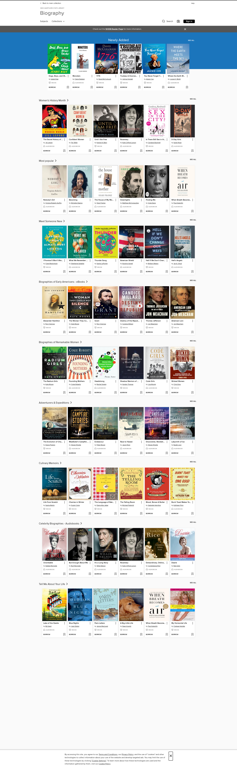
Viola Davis (152, 203)
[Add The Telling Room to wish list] (141, 513)
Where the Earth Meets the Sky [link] (177, 76)
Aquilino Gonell (127, 264)
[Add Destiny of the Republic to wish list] (141, 332)
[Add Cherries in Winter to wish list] (89, 513)
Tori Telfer (74, 143)
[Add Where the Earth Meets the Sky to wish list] (186, 87)
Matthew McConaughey (130, 203)
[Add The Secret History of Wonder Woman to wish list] (64, 151)
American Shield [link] (127, 260)
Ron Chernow (50, 324)
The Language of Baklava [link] (104, 502)
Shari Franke (101, 203)
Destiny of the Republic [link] (130, 321)
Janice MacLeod (102, 626)
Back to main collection (51, 3)
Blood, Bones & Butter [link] (155, 502)
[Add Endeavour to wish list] (115, 453)
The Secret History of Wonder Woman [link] (53, 139)
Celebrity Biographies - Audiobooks (59, 523)
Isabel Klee (54, 79)
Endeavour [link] (99, 442)
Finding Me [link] (150, 200)
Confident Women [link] (76, 139)
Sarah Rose (177, 143)
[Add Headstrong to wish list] (115, 392)
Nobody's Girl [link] (49, 200)
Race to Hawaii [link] (126, 442)
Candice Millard (127, 324)
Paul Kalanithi (178, 203)
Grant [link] (97, 321)
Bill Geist (48, 626)
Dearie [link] (174, 563)
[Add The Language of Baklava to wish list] (115, 513)
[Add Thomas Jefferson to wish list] (166, 332)
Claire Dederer (80, 79)
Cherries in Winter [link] (76, 502)
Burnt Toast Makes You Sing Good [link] (181, 502)
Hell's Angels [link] (176, 260)
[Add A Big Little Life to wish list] (141, 634)
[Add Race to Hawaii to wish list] (141, 453)
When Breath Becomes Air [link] (181, 200)
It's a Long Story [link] (101, 563)
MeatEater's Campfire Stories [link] (79, 442)
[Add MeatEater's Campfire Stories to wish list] (89, 453)
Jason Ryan (126, 445)
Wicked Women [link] (177, 381)
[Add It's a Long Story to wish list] (115, 574)
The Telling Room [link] (127, 502)
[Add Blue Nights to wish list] (89, 634)
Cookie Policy (104, 764)
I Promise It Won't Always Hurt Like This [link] (53, 260)
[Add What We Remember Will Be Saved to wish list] (89, 271)
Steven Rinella (76, 445)
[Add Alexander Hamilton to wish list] (64, 332)
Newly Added (118, 40)
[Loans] (178, 21)
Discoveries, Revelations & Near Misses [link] (156, 442)
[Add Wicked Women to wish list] (192, 392)
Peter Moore (101, 445)
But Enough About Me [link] (78, 563)
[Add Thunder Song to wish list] (115, 271)
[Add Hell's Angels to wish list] (192, 271)
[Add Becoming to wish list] (89, 211)
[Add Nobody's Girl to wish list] (64, 211)
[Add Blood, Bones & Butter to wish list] (166, 513)
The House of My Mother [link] (104, 200)
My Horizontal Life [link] (179, 623)
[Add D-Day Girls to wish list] (192, 151)
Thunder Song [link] (101, 260)
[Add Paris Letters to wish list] (115, 634)
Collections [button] (57, 21)
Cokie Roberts (76, 384)
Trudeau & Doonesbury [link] (129, 76)
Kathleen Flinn (178, 505)
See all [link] (191, 40)
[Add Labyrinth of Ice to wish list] (192, 453)
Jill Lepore (48, 143)
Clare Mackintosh (51, 264)
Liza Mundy (152, 384)
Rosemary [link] (124, 139)
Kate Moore (75, 324)
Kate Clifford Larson (129, 143)
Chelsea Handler (179, 626)
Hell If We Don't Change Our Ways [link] (156, 260)
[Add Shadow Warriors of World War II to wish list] (141, 392)
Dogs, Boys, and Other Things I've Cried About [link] (58, 76)
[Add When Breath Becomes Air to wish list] (192, 211)
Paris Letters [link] (100, 623)
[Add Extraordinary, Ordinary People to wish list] (166, 574)
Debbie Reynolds (51, 566)
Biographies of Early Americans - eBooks (62, 282)
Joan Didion (75, 626)
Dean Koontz (126, 626)
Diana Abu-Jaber (102, 505)
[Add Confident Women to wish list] (89, 151)
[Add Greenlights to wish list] (141, 211)
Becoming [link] (73, 200)
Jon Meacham (153, 324)
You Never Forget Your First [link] (153, 76)
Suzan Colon (75, 505)
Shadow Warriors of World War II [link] (130, 381)
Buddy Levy (177, 445)
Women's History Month (52, 100)
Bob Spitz (177, 566)
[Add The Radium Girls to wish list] (64, 392)
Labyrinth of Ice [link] (178, 442)
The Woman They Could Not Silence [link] (79, 321)
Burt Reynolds (76, 566)
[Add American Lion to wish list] (192, 332)
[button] (167, 21)
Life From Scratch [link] (50, 502)
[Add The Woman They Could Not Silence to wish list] (89, 332)
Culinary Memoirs (49, 463)
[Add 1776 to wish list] (115, 87)
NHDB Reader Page (114, 29)
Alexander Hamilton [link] (51, 321)
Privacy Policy (127, 754)
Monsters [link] (76, 76)
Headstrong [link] (99, 381)
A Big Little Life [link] (126, 623)
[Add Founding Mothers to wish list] (89, 392)
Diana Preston (50, 445)
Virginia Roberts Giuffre (53, 203)
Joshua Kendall (127, 79)
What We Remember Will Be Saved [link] (79, 260)
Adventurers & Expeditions (54, 402)
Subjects (44, 21)
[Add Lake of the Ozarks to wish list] (64, 634)
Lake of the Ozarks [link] (51, 623)
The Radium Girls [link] (50, 381)
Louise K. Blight (175, 79)
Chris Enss (177, 384)
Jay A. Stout (178, 264)
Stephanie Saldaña (77, 264)
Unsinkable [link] (48, 563)
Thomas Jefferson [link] (153, 321)
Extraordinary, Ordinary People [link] (156, 563)
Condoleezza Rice (154, 566)
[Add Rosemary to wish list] (141, 151)
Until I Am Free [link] (101, 139)
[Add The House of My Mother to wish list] (115, 211)
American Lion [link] (177, 321)
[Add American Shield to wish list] (141, 271)
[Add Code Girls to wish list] (166, 392)
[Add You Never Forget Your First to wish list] (163, 87)
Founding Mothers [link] (77, 381)
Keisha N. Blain (102, 143)
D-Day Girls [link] (176, 139)
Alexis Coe (150, 79)
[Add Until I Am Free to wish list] (115, 151)
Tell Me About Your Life (52, 584)
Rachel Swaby (101, 384)
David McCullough (105, 79)
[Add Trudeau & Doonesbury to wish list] (139, 87)
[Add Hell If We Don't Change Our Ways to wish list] (166, 271)
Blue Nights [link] (74, 623)
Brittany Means (153, 264)
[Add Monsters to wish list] (91, 87)
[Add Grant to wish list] (115, 332)
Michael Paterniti (128, 505)
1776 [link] (98, 76)
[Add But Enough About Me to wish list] (89, 574)
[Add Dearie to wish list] (192, 574)
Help (192, 3)
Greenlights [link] (125, 200)
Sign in (189, 21)
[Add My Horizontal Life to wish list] (192, 634)
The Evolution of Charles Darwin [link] (53, 442)
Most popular (46, 161)
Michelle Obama (76, 203)
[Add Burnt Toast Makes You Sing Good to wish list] (192, 513)
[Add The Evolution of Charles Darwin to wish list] (64, 453)
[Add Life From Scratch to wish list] (64, 513)
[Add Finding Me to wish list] (166, 211)
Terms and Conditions (108, 754)
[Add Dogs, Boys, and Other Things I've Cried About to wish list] (67, 87)
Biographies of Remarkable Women (59, 342)
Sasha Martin (50, 505)
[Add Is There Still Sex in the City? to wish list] (166, 151)
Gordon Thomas (127, 384)
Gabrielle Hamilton (154, 505)
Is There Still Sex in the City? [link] (156, 139)
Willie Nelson (101, 566)
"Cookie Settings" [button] (98, 761)
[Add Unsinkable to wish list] (64, 574)
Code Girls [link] (150, 381)
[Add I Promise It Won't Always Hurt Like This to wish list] (64, 271)
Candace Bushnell (154, 143)
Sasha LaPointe (102, 264)
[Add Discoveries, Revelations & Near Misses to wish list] (166, 453)
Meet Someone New (51, 221)
